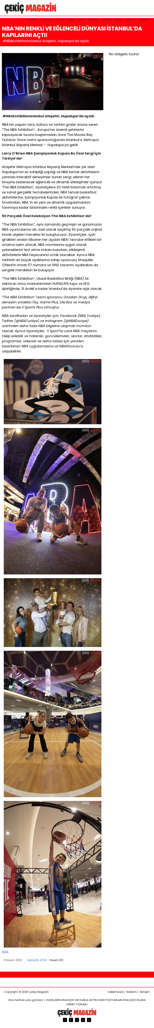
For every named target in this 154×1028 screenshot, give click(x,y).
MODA (129, 19)
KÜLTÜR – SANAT (112, 19)
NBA (5, 952)
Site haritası (16, 1000)
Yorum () (56, 960)
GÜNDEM (31, 19)
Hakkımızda (115, 992)
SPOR (43, 960)
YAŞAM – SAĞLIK (65, 19)
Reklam (132, 992)
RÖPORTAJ (143, 19)
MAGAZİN (46, 19)
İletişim (145, 992)
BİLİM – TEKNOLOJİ (88, 19)
